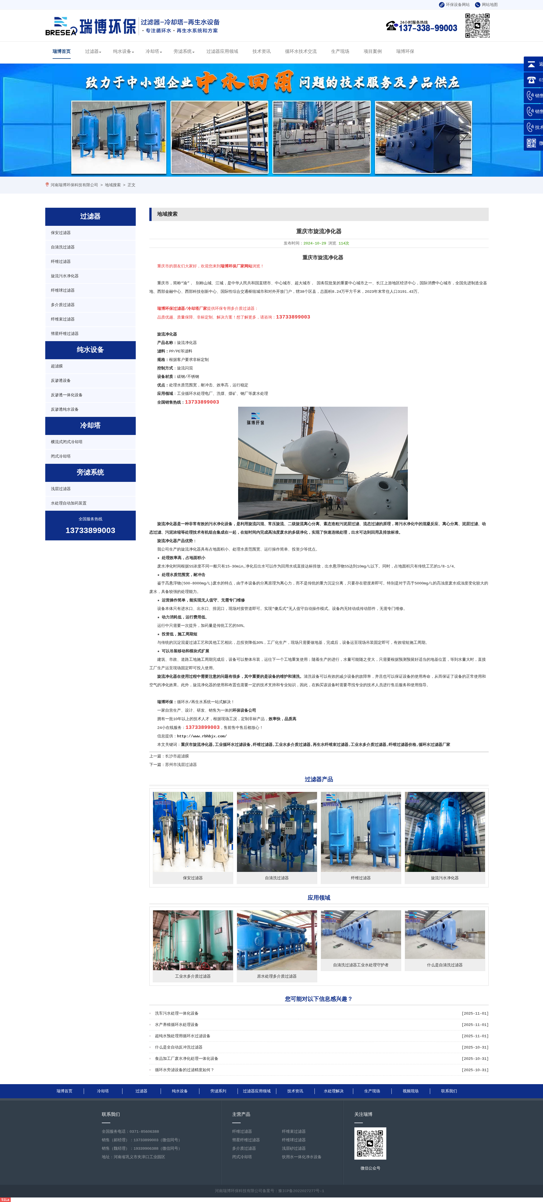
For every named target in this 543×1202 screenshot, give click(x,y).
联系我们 (449, 1091)
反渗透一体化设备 (67, 395)
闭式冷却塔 (61, 456)
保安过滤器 (61, 233)
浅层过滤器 (61, 489)
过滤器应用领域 (222, 51)
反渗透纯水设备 (65, 409)
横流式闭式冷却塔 (67, 442)
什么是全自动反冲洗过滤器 (178, 1047)
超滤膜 (57, 366)
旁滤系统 (183, 51)
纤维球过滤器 (63, 290)
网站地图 (490, 5)
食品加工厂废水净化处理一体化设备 (186, 1058)
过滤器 (92, 51)
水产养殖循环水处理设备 (177, 1025)
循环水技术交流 (301, 51)
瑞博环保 (405, 51)
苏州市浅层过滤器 (181, 765)
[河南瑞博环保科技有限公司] (133, 33)
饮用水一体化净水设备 (302, 1157)
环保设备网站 (458, 5)
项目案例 (373, 51)
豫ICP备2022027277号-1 (301, 1191)
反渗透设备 (61, 380)
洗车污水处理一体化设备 (177, 1013)
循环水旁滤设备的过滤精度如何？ (184, 1070)
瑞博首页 (62, 51)
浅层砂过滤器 (294, 1148)
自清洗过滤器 (63, 247)
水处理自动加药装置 (69, 503)
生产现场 (340, 51)
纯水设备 (122, 51)
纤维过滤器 (61, 261)
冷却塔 (152, 51)
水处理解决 (334, 1091)
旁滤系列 (218, 1091)
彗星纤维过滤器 (65, 334)
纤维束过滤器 (63, 319)
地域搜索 (113, 185)
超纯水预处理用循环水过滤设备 (182, 1036)
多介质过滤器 (63, 305)
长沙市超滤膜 (177, 756)
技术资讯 (262, 51)
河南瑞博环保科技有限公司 (74, 185)
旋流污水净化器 (65, 276)
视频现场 (411, 1091)
